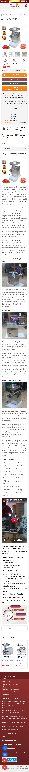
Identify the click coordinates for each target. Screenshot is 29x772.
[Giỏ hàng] (26, 5)
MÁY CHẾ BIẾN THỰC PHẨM (12, 14)
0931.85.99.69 (13, 117)
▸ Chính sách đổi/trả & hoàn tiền (10, 689)
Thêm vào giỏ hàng (18, 70)
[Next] (26, 41)
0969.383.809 (7, 660)
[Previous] (3, 41)
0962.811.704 (13, 118)
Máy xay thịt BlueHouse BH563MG (21, 657)
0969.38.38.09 (15, 79)
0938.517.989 (12, 703)
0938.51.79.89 (13, 120)
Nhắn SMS (15, 83)
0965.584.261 (12, 705)
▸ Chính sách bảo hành (8, 686)
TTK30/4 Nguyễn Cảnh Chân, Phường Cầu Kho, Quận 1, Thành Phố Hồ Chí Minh (16, 103)
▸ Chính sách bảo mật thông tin (10, 684)
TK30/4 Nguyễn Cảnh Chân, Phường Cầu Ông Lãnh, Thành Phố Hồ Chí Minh (14, 97)
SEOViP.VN (21, 770)
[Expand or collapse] (26, 149)
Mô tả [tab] (3, 143)
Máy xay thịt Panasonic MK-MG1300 (8, 657)
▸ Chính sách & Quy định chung (10, 681)
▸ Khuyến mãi (5, 694)
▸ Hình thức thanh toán (8, 679)
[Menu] (2, 6)
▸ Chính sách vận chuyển (8, 692)
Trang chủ (3, 14)
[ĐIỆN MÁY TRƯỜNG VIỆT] (14, 5)
